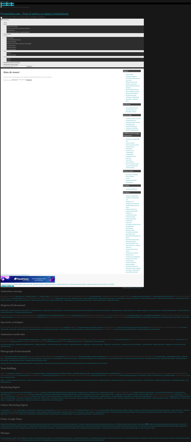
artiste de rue (66, 344)
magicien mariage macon (65, 329)
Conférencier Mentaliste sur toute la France (16, 380)
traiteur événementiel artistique (103, 412)
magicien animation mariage (56, 300)
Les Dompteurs (129, 228)
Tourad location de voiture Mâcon (46, 427)
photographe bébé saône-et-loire (152, 358)
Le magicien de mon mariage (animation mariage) (63, 425)
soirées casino (108, 317)
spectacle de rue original (131, 258)
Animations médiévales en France (163, 380)
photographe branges (103, 358)
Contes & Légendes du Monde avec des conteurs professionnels (57, 380)
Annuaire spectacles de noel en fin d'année (97, 284)
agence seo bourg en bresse (132, 144)
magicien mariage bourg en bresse (84, 300)
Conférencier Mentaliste (131, 189)
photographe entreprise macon (98, 356)
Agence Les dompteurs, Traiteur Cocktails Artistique (48, 412)
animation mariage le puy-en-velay (63, 298)
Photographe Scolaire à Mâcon (168, 358)
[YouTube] (3, 3)
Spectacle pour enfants (166, 317)
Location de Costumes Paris (31, 427)
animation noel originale (40, 344)
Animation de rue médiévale (132, 203)
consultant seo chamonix (82, 398)
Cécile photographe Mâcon (11, 356)
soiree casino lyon (26, 310)
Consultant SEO (129, 154)
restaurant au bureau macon (7, 312)
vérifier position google (175, 398)
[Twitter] (8, 3)
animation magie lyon (116, 310)
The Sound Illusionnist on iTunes (81, 438)
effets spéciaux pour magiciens (98, 375)
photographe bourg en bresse (173, 356)
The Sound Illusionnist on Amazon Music (63, 438)
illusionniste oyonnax (77, 298)
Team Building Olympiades (178, 380)
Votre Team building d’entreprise (134, 380)
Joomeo (128, 178)
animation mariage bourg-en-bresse (50, 329)
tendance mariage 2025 (176, 410)
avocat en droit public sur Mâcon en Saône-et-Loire (110, 410)
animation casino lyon (36, 310)
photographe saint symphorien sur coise (87, 358)
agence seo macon (45, 398)
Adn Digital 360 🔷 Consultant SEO (146, 424)
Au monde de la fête (54, 413)
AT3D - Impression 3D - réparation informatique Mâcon (149, 412)
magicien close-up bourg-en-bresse (22, 300)
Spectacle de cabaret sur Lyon (78, 315)
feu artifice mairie (142, 375)
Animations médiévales (131, 76)
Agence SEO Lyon (130, 146)
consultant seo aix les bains (57, 398)
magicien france (81, 412)
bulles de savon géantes (97, 344)
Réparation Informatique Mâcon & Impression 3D (175, 425)
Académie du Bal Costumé (42, 413)
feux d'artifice (111, 284)
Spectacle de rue (130, 254)
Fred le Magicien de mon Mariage (152, 315)
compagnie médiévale (99, 341)
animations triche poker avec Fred (51, 375)
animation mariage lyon (131, 209)
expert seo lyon (22, 413)
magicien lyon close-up (57, 310)
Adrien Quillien (129, 74)
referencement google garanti (96, 398)
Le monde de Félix (5, 410)
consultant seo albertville (84, 394)
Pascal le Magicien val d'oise (132, 91)
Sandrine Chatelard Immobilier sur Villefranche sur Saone (99, 425)
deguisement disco (130, 124)
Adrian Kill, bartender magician (69, 412)
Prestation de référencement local (54, 396)
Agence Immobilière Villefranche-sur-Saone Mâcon (125, 425)
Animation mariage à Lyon (84, 327)
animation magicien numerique (169, 310)
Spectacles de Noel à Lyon (132, 266)
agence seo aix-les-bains (70, 398)
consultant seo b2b (10, 399)
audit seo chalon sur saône (110, 398)
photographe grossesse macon (35, 358)
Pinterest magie (129, 182)
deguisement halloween (131, 126)
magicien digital (4, 310)
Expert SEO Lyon (78, 396)
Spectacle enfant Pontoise (132, 93)
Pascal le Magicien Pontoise (132, 89)
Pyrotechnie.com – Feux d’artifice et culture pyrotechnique (34, 13)
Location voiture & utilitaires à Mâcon (130, 427)
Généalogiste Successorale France (106, 424)
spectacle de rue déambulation (133, 256)
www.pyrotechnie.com (148, 380)
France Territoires (130, 161)
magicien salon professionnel (133, 298)
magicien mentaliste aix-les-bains (148, 298)
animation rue (129, 213)
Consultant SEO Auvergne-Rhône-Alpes (142, 396)
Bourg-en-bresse (60, 356)
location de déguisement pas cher (123, 339)
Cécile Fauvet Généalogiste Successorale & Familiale (122, 412)
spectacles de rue (116, 344)
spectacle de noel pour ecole (70, 310)
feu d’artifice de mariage (23, 375)
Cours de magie (185, 317)
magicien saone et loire (131, 83)
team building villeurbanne (65, 373)
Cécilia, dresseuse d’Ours (65, 339)
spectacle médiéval (130, 264)
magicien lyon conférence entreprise (165, 298)
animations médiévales (47, 339)
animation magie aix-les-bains (182, 298)
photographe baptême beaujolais (116, 358)
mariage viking (12, 329)
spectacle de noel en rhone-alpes (85, 310)
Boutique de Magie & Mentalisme (133, 317)
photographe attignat (57, 358)
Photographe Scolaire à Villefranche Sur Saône (36, 360)
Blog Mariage (129, 148)
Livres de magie (177, 317)
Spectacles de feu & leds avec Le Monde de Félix (125, 329)
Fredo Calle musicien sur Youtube (167, 438)
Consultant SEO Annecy (105, 396)
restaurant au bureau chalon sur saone (23, 312)
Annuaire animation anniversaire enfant (23, 284)
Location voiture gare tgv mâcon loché (111, 427)
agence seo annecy (130, 142)
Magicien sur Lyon (19, 296)
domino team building (131, 218)
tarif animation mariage (77, 329)
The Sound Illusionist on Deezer (132, 438)
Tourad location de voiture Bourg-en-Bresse (90, 427)
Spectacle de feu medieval (132, 252)
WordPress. (140, 287)
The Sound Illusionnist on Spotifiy (9, 438)
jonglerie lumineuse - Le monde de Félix (26, 410)
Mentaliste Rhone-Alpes (45, 425)
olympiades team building (132, 232)
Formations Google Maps (132, 128)
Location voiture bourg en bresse (147, 427)
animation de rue (130, 201)
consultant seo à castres (120, 394)
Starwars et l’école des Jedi (142, 327)
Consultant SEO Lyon (131, 120)
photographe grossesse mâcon (70, 358)
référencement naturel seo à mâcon (160, 398)
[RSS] (12, 3)
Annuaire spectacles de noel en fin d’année (97, 363)
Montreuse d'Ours (130, 230)
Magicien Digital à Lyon (168, 296)
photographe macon (130, 233)
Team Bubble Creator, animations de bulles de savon (85, 380)
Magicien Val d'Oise (31, 424)
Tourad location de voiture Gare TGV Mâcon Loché (67, 427)
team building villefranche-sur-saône (81, 373)
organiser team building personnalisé (99, 373)
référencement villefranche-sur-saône (126, 398)
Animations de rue (156, 317)
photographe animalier (131, 111)
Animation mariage (147, 344)
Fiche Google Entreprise (10, 398)
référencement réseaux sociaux (32, 399)
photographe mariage (160, 356)
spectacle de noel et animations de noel (93, 329)
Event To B (128, 158)
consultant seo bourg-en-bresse (133, 118)
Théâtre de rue (107, 344)
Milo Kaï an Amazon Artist (80, 440)
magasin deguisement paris (132, 129)
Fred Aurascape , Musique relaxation (149, 438)
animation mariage (157, 296)
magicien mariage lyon (131, 109)
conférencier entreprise (131, 214)
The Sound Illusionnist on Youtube (98, 438)
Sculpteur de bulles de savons (34, 380)
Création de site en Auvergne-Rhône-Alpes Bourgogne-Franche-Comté (60, 394)
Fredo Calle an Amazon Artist (67, 440)
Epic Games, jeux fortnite (132, 174)
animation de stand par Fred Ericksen (141, 296)
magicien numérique (120, 298)
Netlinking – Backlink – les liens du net (131, 410)
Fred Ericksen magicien (104, 380)
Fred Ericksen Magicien (33, 425)
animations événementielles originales (25, 344)
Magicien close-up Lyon (131, 82)
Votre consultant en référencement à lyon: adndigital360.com (15, 274)
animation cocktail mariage (132, 195)
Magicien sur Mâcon (44, 296)
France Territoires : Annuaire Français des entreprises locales (156, 410)
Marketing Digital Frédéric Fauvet (8, 424)
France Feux (129, 222)
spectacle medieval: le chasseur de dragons (29, 339)
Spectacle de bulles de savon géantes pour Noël (149, 329)
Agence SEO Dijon (173, 424)
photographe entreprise (131, 180)
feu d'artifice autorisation (169, 375)
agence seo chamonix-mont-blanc (143, 398)
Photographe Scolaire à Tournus (16, 360)
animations (66, 327)
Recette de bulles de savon (132, 243)
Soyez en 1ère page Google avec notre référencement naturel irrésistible (132, 165)
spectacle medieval (88, 341)
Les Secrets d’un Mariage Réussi (35, 394)
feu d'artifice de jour (41, 317)
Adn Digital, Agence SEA (139, 392)
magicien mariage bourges (113, 300)
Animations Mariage (80, 425)
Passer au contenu (5, 1)
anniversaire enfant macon (183, 310)
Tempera (134, 287)
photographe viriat (47, 358)
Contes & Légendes (130, 216)
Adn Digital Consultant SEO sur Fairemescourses (24, 412)
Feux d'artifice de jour (157, 375)
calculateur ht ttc (36, 398)
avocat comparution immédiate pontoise (82, 413)
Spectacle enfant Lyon (131, 262)
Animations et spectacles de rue (118, 380)
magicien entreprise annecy (129, 310)
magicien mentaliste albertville (90, 298)
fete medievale (129, 220)
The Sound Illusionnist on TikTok (25, 438)
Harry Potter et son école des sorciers (127, 327)
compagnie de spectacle (73, 341)
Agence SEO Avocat (10, 396)
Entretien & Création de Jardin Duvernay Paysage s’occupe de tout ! (52, 424)
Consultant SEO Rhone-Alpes (162, 424)
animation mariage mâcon (132, 211)
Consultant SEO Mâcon (117, 396)
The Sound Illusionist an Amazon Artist (50, 440)
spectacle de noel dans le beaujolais (102, 310)
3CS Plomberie (118, 424)
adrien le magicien (90, 412)
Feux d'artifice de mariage (132, 107)
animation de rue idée (6, 346)
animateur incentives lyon (15, 310)
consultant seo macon (131, 156)
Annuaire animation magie (7, 284)
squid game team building (52, 373)
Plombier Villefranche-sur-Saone (129, 424)
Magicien (3, 380)
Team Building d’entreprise (13, 373)
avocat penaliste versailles (66, 413)
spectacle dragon (130, 260)
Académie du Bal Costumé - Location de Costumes (12, 427)
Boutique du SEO (31, 413)
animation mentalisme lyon (7, 300)
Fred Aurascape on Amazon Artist (96, 440)
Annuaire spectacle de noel (63, 284)
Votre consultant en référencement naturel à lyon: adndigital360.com (17, 392)
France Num (129, 160)
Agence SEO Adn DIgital (57, 399)
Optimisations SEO (174, 396)
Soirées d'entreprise (146, 317)
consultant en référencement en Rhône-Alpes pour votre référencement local (59, 392)
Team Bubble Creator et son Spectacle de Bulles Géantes (51, 315)
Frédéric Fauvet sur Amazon (170, 412)
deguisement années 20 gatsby (133, 122)
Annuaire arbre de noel (38, 284)
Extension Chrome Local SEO (38, 396)
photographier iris (23, 358)
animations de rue (86, 344)
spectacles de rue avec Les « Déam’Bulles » (131, 344)
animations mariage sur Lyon (135, 315)
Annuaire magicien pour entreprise (78, 284)
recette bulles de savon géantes (54, 344)
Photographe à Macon (23, 356)
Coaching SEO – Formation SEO (24, 398)
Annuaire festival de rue (50, 284)
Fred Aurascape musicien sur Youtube (31, 440)
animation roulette (46, 310)
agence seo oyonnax (95, 394)
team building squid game (132, 272)
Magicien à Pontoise (31, 296)
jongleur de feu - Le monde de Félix (44, 410)
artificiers (149, 375)
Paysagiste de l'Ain (73, 424)
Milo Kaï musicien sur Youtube (182, 438)
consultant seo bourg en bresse (106, 392)
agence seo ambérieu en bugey (146, 394)
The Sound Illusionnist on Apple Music (43, 438)
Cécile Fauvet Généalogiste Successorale (88, 424)
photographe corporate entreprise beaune (134, 358)
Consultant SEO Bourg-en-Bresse (91, 396)
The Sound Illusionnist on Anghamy (115, 438)
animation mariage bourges (99, 300)
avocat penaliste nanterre (98, 413)
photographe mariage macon (132, 239)
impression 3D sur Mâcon (83, 410)
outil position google (45, 399)
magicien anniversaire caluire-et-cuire (40, 300)
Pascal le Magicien (21, 424)
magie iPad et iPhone (17, 298)
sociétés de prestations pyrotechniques (128, 375)
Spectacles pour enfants (96, 327)
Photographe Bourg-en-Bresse (20, 425)
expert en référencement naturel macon (164, 392)
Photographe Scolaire (131, 241)
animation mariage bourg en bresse (106, 298)
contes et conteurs (179, 339)
